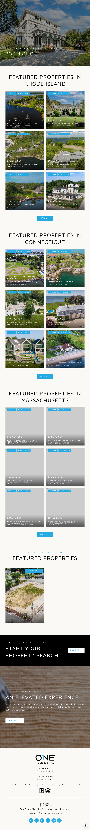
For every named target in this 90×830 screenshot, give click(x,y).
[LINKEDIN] (42, 820)
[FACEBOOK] (31, 820)
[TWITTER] (48, 820)
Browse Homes (77, 650)
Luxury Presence (61, 809)
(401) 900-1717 (45, 768)
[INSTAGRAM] (36, 820)
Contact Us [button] (15, 720)
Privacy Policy (55, 813)
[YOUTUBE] (53, 820)
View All (45, 218)
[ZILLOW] (59, 820)
